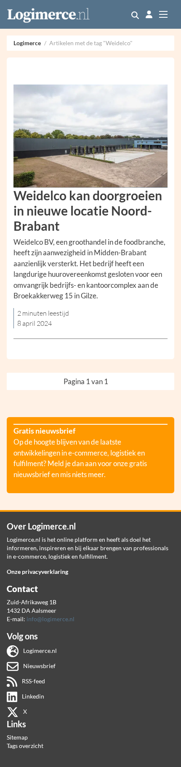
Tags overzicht (25, 745)
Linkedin (32, 696)
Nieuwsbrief (39, 665)
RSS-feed (33, 681)
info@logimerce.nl (51, 618)
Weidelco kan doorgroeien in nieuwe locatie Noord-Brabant (87, 210)
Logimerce (27, 42)
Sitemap (17, 737)
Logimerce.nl (39, 650)
